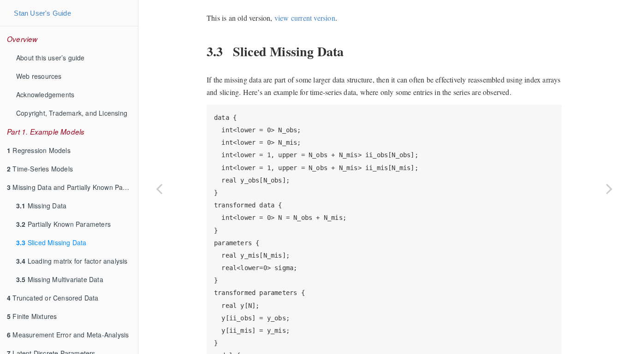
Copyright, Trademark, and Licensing (71, 113)
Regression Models (39, 150)
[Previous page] (159, 188)
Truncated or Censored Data (53, 297)
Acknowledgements (45, 94)
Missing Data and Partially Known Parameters (72, 187)
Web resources (39, 76)
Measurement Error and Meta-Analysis (68, 334)
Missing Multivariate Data (59, 279)
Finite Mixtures (32, 316)
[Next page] (609, 188)
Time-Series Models (40, 168)
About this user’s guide (50, 57)
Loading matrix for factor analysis (72, 261)
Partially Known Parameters (63, 224)
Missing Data (41, 205)
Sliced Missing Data (51, 242)
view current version (304, 18)
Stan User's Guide (42, 13)
